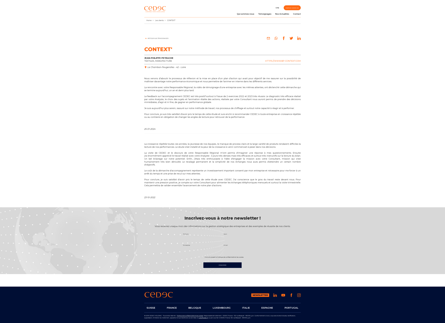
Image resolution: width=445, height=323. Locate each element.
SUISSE (151, 307)
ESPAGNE (267, 307)
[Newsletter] (260, 296)
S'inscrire (222, 265)
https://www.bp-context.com (283, 61)
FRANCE (172, 307)
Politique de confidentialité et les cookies (190, 316)
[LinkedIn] (299, 39)
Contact (297, 14)
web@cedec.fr (203, 318)
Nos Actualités (282, 14)
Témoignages (264, 14)
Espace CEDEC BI (292, 8)
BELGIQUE (194, 307)
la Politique (229, 257)
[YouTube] (283, 296)
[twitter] (291, 39)
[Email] (268, 39)
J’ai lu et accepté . (224, 257)
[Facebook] (283, 39)
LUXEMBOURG (222, 307)
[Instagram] (299, 296)
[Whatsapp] (276, 39)
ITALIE (246, 307)
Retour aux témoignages (157, 38)
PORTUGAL (291, 307)
